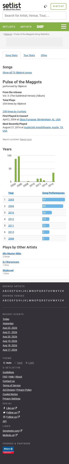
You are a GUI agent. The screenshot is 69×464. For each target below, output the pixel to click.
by (14, 111)
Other (44, 55)
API (5, 421)
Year (11, 193)
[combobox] (34, 15)
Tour (29, 55)
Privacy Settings (11, 398)
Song (11, 55)
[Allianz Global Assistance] (8, 449)
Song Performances (53, 193)
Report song (26, 139)
